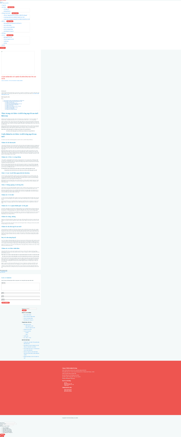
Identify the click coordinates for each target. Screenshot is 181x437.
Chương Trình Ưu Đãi (27, 329)
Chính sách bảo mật (68, 389)
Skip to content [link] (3, 0)
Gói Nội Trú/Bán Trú (6, 428)
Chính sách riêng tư (67, 390)
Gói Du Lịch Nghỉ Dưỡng (28, 318)
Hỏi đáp (27, 332)
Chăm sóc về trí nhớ (10, 105)
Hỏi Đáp (65, 382)
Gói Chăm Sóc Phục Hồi (7, 430)
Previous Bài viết (3, 271)
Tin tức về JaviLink (12, 80)
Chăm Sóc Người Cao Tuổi (69, 384)
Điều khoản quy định (68, 391)
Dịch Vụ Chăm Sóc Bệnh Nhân (29, 316)
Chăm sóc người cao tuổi (30, 327)
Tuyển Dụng (66, 385)
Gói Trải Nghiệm (6, 427)
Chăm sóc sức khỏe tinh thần (12, 109)
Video (27, 334)
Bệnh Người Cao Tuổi (68, 383)
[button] (2, 98)
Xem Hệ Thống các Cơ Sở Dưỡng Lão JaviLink (70, 375)
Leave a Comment (4, 80)
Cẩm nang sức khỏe (27, 324)
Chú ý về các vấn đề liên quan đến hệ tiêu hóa (14, 103)
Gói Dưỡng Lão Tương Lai (28, 319)
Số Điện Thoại (3, 423)
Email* (2, 295)
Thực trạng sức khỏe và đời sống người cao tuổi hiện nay (14, 100)
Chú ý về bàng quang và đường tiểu (12, 104)
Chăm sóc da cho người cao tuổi (12, 107)
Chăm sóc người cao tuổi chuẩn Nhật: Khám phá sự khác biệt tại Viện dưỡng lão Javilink (31, 353)
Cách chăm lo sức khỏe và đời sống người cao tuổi (13, 101)
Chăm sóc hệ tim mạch (10, 102)
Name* (2, 292)
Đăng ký (2, 434)
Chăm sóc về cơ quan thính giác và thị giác (14, 106)
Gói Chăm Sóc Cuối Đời (7, 429)
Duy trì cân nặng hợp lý (10, 108)
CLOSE (2, 436)
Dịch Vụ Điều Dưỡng (27, 314)
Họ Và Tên (2, 422)
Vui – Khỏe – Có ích (27, 337)
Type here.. (3, 282)
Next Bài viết (3, 272)
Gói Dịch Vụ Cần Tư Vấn (5, 426)
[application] (6, 7)
